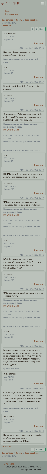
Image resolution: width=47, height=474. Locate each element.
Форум (19, 20)
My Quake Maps (11, 129)
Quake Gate (7, 20)
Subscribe (6, 25)
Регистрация (11, 14)
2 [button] (32, 29)
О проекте (9, 463)
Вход (7, 11)
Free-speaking (32, 20)
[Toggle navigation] (42, 3)
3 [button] (36, 29)
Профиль (38, 43)
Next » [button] (41, 29)
